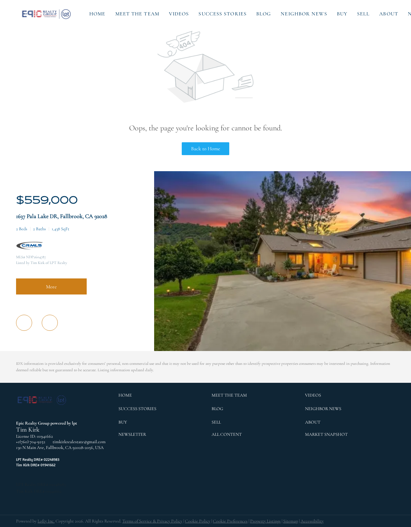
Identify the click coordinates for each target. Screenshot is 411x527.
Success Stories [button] (222, 14)
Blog (263, 14)
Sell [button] (363, 14)
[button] (47, 13)
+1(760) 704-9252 (30, 441)
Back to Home (205, 148)
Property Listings (265, 521)
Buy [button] (342, 14)
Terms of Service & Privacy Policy (152, 521)
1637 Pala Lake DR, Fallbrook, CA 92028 (61, 216)
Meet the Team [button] (137, 14)
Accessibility (312, 521)
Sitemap (290, 521)
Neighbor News (304, 14)
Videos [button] (179, 14)
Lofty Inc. (46, 521)
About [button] (388, 14)
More (51, 287)
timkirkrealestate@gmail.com (79, 441)
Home (97, 14)
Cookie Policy (197, 521)
